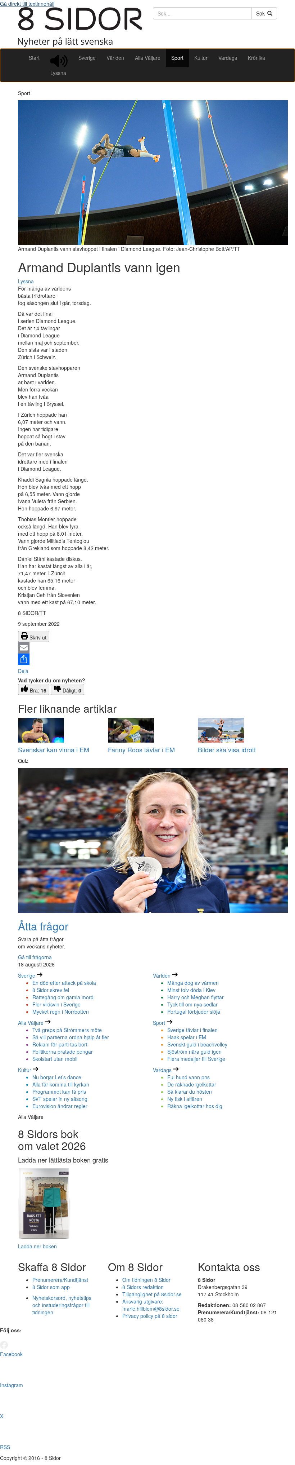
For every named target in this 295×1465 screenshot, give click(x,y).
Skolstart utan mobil (54, 1058)
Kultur (201, 57)
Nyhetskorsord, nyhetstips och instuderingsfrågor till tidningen (61, 1305)
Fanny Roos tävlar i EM (141, 749)
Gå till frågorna (35, 957)
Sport (177, 57)
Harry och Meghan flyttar (195, 997)
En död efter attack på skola (64, 982)
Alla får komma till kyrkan (60, 1084)
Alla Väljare (147, 57)
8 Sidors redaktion (143, 1287)
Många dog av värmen (193, 982)
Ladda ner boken (37, 1246)
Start (34, 57)
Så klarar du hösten (189, 1091)
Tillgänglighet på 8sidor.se (152, 1294)
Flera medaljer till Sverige (196, 1058)
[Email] (147, 648)
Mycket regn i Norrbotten (60, 1011)
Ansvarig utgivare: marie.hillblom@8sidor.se (151, 1305)
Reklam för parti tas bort (59, 1044)
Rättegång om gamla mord (63, 997)
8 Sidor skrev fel (50, 989)
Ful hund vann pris (188, 1077)
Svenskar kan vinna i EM (53, 749)
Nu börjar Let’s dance (56, 1077)
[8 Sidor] (80, 44)
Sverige (87, 57)
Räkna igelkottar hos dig (194, 1106)
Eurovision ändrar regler (59, 1106)
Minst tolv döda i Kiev (191, 989)
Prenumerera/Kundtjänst (60, 1279)
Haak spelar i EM (186, 1037)
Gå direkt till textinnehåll (27, 3)
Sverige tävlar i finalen (192, 1030)
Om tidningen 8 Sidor (146, 1279)
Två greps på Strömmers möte (67, 1030)
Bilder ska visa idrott (227, 749)
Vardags (227, 57)
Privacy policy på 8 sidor (149, 1315)
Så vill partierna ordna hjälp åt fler (70, 1037)
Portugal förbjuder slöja (193, 1011)
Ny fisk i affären (184, 1098)
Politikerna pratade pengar (62, 1051)
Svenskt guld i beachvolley (197, 1044)
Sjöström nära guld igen (194, 1051)
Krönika (256, 57)
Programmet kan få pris (59, 1091)
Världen (115, 57)
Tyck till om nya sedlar (192, 1004)
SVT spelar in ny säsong (59, 1098)
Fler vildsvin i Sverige (56, 1004)
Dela (23, 670)
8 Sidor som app (51, 1287)
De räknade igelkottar (191, 1084)
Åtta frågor (43, 926)
